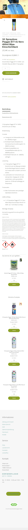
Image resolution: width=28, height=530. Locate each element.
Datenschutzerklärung (8, 429)
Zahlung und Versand (7, 422)
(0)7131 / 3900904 (7, 476)
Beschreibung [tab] (6, 109)
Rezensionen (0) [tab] (7, 117)
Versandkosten (12, 59)
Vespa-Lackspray (12, 96)
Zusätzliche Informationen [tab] (10, 113)
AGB (3, 427)
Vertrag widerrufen (13, 494)
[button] (4, 20)
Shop (7, 33)
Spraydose (13, 33)
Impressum (5, 432)
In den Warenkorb (11, 73)
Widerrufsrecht (6, 424)
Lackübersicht (6, 448)
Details (14, 284)
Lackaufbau (5, 453)
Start (3, 33)
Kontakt (4, 434)
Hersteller (5, 450)
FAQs (3, 445)
